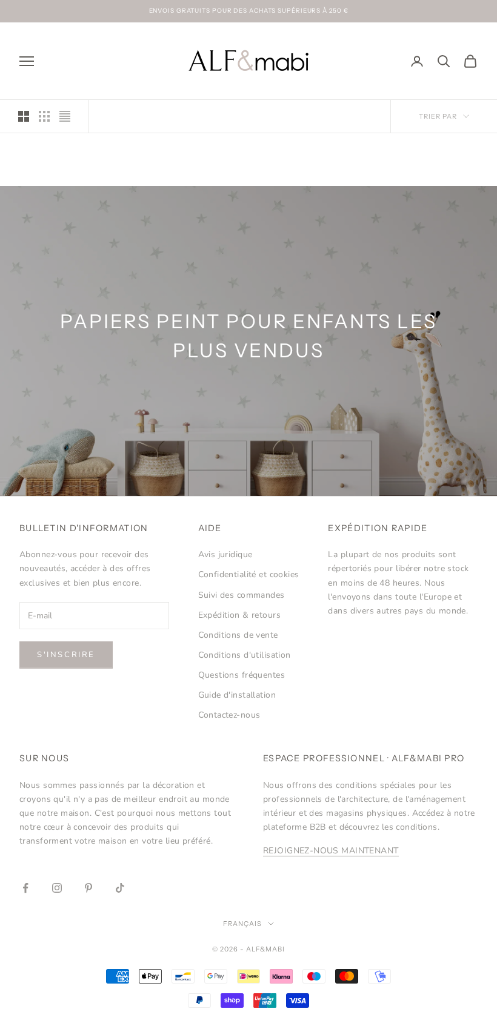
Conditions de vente (238, 635)
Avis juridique (225, 554)
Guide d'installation (237, 695)
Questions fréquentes (241, 675)
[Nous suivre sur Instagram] (57, 888)
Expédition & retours (239, 615)
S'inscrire (66, 654)
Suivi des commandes (241, 595)
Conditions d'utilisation (244, 655)
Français (242, 923)
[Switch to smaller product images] (44, 116)
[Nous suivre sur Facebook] (25, 888)
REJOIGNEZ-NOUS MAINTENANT (331, 850)
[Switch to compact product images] (64, 116)
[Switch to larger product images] (23, 116)
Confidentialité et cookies (248, 574)
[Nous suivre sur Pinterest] (88, 888)
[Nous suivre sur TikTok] (120, 888)
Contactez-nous (229, 715)
